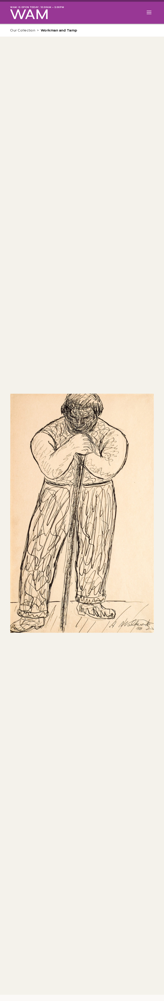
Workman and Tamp (59, 30)
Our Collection (22, 30)
